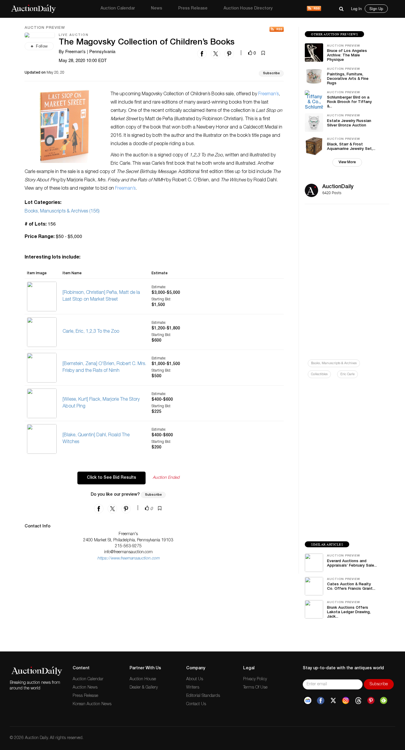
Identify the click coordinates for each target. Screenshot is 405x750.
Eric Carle (347, 374)
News (156, 9)
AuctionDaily (337, 187)
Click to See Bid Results (111, 478)
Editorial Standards (203, 696)
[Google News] (307, 701)
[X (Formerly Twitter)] (333, 701)
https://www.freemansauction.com (128, 558)
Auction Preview (45, 28)
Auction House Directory (248, 9)
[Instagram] (345, 701)
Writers (192, 688)
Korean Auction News (92, 704)
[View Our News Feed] (314, 9)
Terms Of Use (255, 688)
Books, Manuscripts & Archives (334, 363)
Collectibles (319, 374)
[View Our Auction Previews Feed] (277, 29)
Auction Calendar (118, 9)
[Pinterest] (370, 701)
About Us (194, 679)
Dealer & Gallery (144, 688)
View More (347, 162)
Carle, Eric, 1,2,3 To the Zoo (91, 331)
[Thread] (358, 701)
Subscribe (271, 73)
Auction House (143, 679)
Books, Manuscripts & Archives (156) (62, 211)
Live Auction (74, 35)
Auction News (85, 688)
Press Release (193, 9)
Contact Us (196, 704)
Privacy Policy (255, 679)
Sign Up (376, 8)
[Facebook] (320, 701)
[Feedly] (383, 701)
